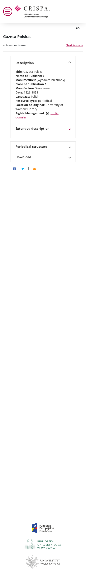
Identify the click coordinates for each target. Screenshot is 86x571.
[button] (42, 63)
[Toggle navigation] (7, 11)
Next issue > (74, 45)
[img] (78, 28)
